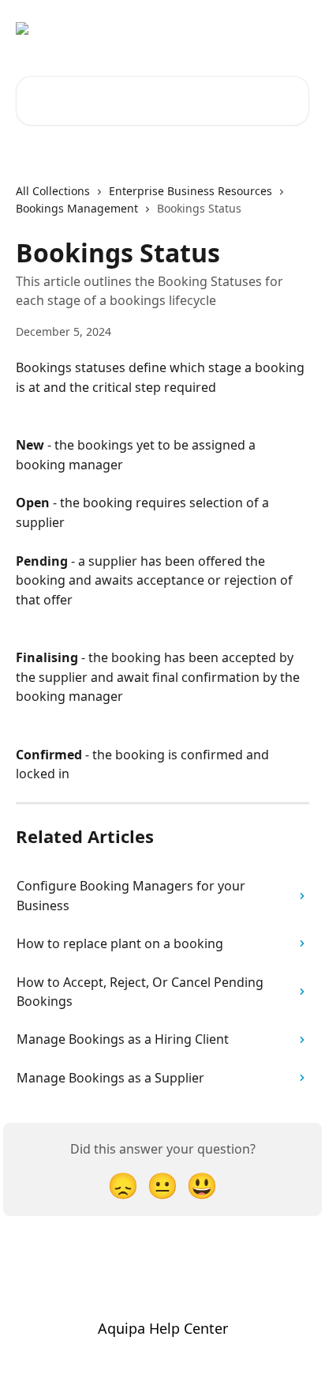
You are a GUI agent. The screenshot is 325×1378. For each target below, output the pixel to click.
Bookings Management (77, 208)
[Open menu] (295, 28)
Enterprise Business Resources (190, 190)
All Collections (53, 190)
